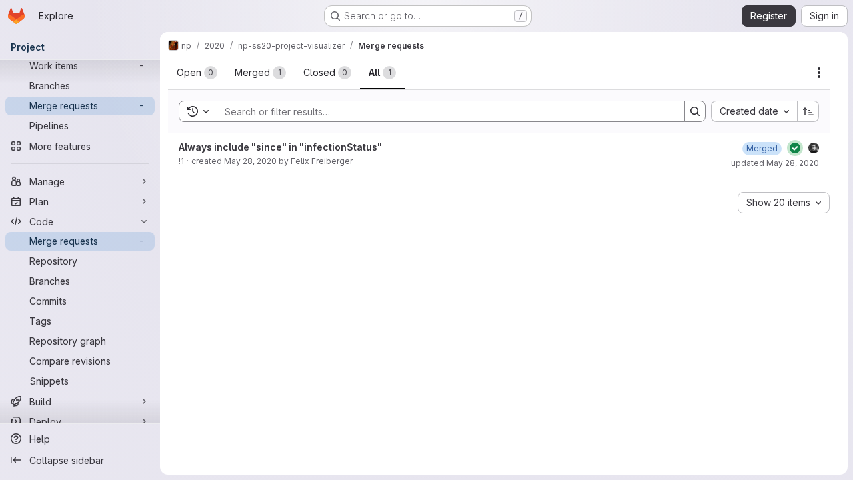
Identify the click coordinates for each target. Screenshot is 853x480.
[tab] (197, 72)
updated (775, 163)
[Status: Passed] (795, 148)
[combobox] (754, 111)
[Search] (695, 111)
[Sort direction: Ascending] (808, 111)
